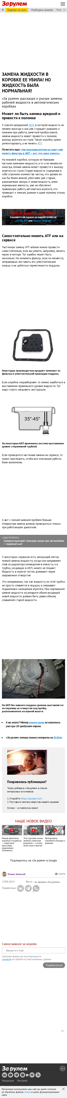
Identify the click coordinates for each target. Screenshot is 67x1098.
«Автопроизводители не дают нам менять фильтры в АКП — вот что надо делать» (32, 151)
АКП (31, 125)
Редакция (8, 1080)
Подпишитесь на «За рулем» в (33, 860)
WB (26, 220)
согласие (6, 959)
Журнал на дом (16, 10)
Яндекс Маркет (42, 220)
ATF (40, 143)
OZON (19, 220)
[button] (63, 1089)
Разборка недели (42, 10)
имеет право (36, 722)
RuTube (58, 737)
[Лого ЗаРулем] (14, 4)
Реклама (22, 1080)
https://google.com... (32, 798)
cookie (27, 1092)
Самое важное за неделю (19, 944)
